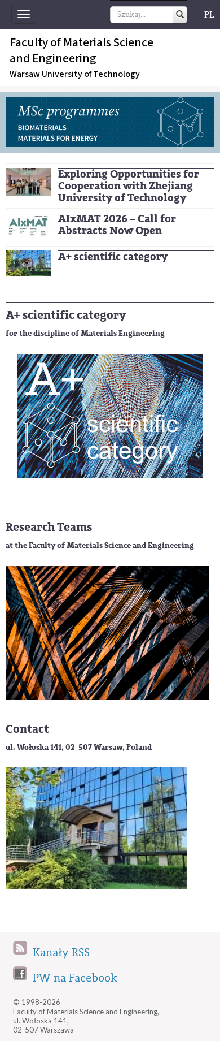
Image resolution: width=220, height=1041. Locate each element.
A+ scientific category (113, 256)
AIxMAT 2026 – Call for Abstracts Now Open (117, 224)
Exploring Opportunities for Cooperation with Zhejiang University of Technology (128, 186)
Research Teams (49, 527)
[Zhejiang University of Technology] (28, 180)
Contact (27, 729)
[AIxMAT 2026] (28, 224)
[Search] (180, 14)
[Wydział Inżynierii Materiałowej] (28, 262)
